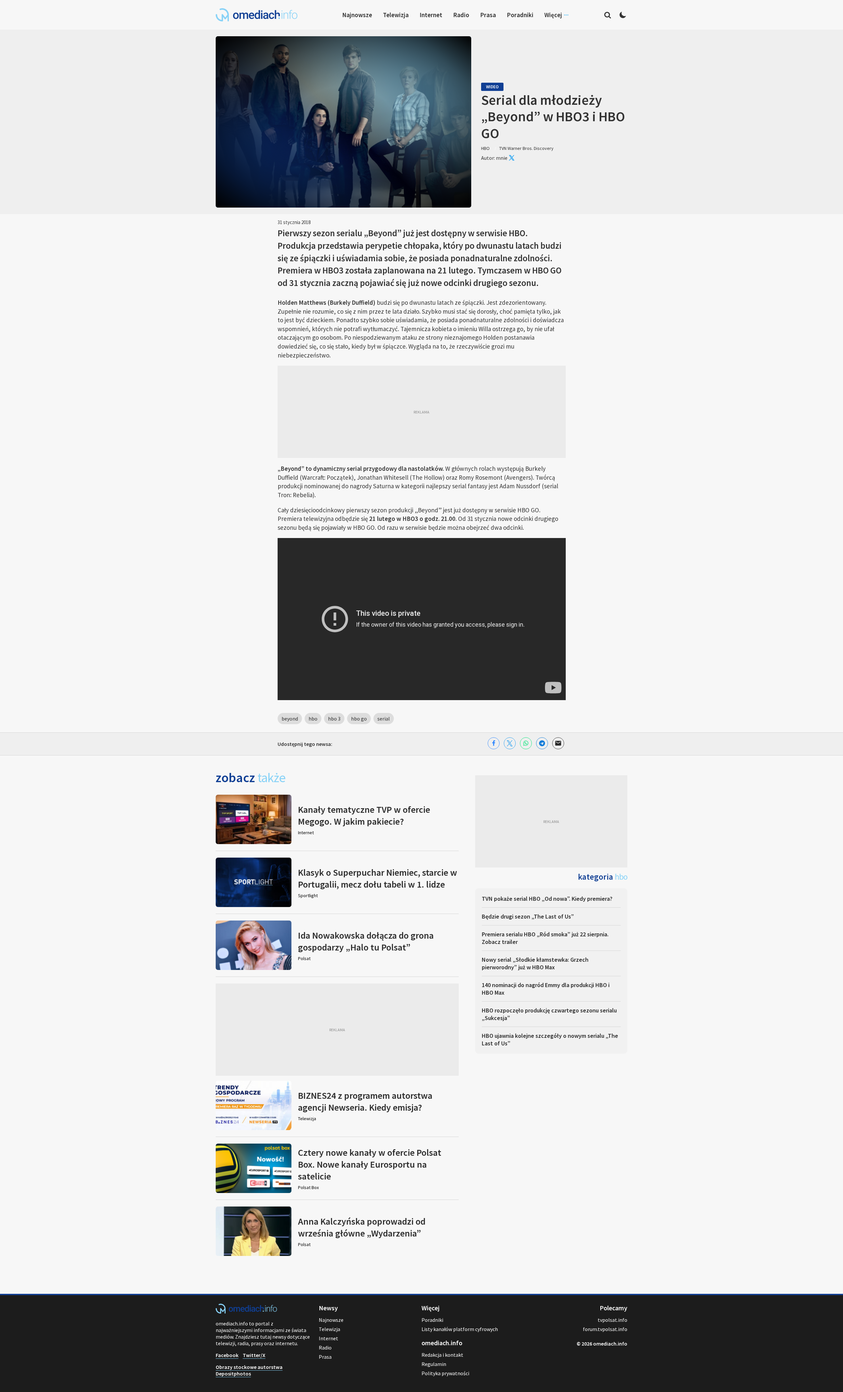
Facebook (227, 1355)
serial (383, 718)
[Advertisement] (422, 412)
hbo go (359, 718)
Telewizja (396, 15)
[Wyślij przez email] (558, 743)
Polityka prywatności (445, 1373)
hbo (313, 718)
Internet (431, 15)
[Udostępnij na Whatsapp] (526, 743)
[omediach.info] (246, 1311)
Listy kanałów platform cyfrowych (460, 1329)
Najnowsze (357, 15)
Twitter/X (254, 1355)
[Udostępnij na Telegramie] (542, 743)
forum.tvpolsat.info (605, 1329)
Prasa (488, 15)
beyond (290, 718)
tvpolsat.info (612, 1320)
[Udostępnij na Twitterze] (510, 743)
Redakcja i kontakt (442, 1354)
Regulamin (434, 1364)
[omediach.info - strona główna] (256, 14)
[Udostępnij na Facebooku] (494, 743)
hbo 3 (334, 718)
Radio (461, 15)
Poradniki (520, 15)
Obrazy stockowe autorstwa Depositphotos (249, 1370)
